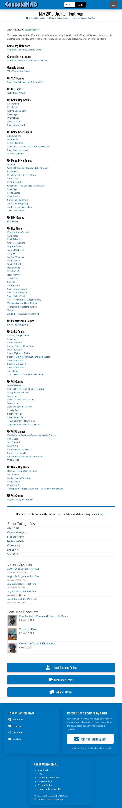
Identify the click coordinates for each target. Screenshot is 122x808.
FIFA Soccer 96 (14, 182)
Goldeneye (12, 221)
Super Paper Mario (16, 417)
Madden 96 (12, 139)
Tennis (10, 310)
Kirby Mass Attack (16, 92)
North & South (14, 264)
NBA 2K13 (12, 445)
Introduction (43, 769)
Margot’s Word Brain (17, 392)
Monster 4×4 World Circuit (20, 399)
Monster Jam (13, 403)
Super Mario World (16, 363)
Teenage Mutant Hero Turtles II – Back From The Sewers (35, 488)
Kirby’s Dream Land (16, 110)
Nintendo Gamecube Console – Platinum (27, 60)
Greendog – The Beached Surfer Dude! (26, 185)
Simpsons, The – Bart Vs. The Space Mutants (29, 146)
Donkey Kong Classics (18, 232)
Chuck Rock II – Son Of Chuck (21, 175)
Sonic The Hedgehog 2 (18, 203)
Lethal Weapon (14, 342)
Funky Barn (12, 438)
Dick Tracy (12, 178)
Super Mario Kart (15, 360)
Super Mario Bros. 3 (17, 289)
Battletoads (13, 474)
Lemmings (12, 114)
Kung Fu (11, 253)
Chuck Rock (13, 171)
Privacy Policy (44, 785)
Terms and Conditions (48, 777)
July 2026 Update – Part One (21, 591)
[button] (113, 4)
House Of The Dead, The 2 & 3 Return (25, 388)
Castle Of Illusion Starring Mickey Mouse (27, 168)
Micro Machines (15, 142)
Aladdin (11, 164)
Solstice (11, 281)
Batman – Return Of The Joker (22, 470)
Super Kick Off (14, 121)
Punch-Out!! (13, 271)
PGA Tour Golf (14, 349)
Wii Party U (13, 460)
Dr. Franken (13, 103)
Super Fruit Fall (14, 413)
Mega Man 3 (13, 260)
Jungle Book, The (15, 250)
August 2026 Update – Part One (23, 576)
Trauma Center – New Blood (21, 420)
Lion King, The (14, 135)
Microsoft (13, 536)
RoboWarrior (14, 274)
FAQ (39, 773)
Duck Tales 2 (13, 239)
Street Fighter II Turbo (18, 353)
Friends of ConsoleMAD (49, 788)
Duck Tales (12, 235)
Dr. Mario (12, 107)
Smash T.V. (12, 278)
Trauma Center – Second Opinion (23, 424)
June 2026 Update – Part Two (21, 599)
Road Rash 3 (13, 196)
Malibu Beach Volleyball (19, 478)
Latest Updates (32, 29)
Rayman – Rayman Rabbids (20, 499)
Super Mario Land (16, 125)
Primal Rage (13, 117)
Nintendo (12, 541)
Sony (10, 554)
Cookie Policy (44, 781)
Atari (10, 528)
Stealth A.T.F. (13, 285)
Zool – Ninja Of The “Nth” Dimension (25, 374)
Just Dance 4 (13, 442)
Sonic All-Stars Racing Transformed (24, 456)
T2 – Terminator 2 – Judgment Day (24, 299)
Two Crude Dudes (16, 210)
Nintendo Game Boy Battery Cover (24, 49)
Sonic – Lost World (16, 453)
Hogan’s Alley (14, 246)
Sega (10, 549)
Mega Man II (13, 481)
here (102, 514)
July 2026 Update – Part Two (21, 583)
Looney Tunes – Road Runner (21, 346)
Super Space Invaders (17, 150)
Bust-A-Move (14, 385)
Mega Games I (14, 192)
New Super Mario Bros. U (19, 449)
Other (10, 545)
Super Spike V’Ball (16, 296)
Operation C (13, 485)
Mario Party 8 (14, 396)
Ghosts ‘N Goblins (16, 242)
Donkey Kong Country (18, 335)
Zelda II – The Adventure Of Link (23, 313)
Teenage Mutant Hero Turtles (22, 303)
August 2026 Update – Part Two (23, 568)
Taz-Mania (12, 371)
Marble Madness (15, 257)
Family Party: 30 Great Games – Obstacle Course (31, 435)
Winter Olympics (15, 153)
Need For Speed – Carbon (19, 406)
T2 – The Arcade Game (18, 71)
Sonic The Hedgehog (17, 199)
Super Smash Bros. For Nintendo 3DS (25, 82)
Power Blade (13, 267)
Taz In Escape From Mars (19, 207)
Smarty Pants (14, 410)
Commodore (14, 532)
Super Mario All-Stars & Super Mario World (28, 356)
